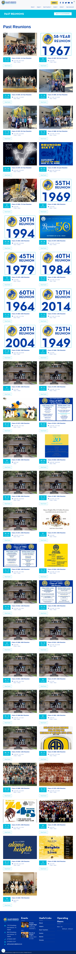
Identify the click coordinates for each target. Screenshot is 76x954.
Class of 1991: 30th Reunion (56, 715)
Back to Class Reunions (63, 13)
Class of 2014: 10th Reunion (56, 314)
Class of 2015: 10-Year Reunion (21, 58)
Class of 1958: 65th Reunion (20, 496)
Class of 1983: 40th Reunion (20, 460)
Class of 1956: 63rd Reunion (57, 861)
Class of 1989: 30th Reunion (20, 788)
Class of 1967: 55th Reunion (56, 496)
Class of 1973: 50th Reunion (20, 423)
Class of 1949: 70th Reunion (20, 898)
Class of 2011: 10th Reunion (56, 642)
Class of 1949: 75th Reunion (56, 350)
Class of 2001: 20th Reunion (20, 679)
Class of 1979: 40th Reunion (56, 788)
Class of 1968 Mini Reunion (20, 715)
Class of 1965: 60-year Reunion (57, 168)
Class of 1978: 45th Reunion (56, 387)
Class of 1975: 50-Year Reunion (21, 168)
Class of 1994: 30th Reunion (20, 241)
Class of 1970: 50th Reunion (56, 679)
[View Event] (20, 44)
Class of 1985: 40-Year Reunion (57, 131)
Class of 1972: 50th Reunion (56, 533)
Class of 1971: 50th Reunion (20, 533)
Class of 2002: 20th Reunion (56, 569)
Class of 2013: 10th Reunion (56, 423)
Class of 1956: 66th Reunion (20, 642)
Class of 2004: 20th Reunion (20, 350)
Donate (54, 3)
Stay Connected (70, 7)
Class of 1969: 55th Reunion (56, 204)
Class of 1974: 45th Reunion (20, 825)
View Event (7, 65)
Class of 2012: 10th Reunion (20, 606)
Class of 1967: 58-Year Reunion (57, 58)
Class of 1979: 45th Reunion (20, 277)
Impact (38, 7)
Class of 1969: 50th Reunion (56, 752)
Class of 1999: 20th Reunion (56, 825)
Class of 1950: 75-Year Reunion (21, 204)
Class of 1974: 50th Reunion (56, 241)
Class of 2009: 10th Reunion (20, 861)
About (32, 7)
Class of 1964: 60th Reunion (20, 314)
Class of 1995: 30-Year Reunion (57, 94)
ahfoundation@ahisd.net (14, 944)
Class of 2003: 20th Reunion (56, 460)
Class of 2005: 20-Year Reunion (21, 94)
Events (41, 933)
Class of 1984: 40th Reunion (56, 277)
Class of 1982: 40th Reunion (20, 569)
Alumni (61, 7)
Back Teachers (46, 7)
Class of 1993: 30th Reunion (20, 387)
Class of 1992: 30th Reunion (56, 606)
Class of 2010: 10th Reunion (20, 752)
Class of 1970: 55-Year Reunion (21, 131)
